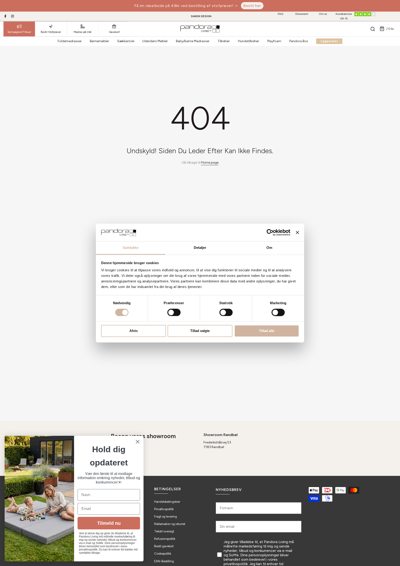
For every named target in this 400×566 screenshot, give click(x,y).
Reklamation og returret (169, 524)
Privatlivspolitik (164, 509)
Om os (323, 14)
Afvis (133, 331)
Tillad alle (266, 331)
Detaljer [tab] (200, 248)
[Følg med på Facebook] (5, 16)
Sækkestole (125, 41)
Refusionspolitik (164, 539)
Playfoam (274, 41)
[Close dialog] (138, 442)
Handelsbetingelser (167, 501)
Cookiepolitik (162, 553)
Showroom (301, 14)
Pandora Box (298, 41)
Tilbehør (224, 41)
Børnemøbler (99, 41)
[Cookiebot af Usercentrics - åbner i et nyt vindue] (270, 232)
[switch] (174, 312)
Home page (210, 162)
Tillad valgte (200, 331)
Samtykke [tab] (131, 248)
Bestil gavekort (164, 546)
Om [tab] (269, 248)
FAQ (280, 14)
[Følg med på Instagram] (12, 16)
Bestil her (252, 5)
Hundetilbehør (248, 41)
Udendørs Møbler (155, 41)
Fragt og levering (165, 516)
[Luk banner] (297, 232)
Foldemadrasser (70, 41)
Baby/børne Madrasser (192, 41)
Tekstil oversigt (164, 531)
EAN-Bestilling (164, 561)
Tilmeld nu (109, 523)
